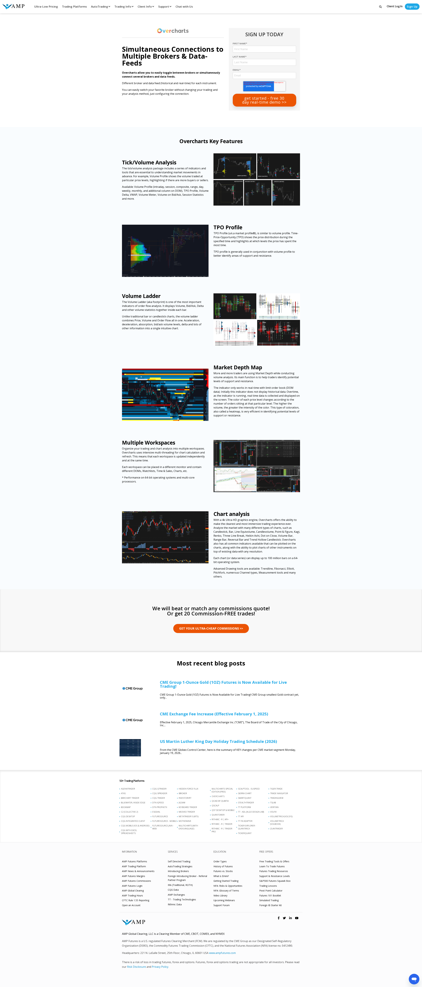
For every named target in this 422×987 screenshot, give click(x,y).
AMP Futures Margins (133, 876)
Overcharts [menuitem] (218, 796)
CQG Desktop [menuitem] (128, 816)
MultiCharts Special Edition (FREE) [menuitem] (222, 790)
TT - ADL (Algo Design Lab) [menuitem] (251, 811)
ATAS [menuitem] (123, 793)
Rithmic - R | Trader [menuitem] (222, 824)
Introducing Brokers (178, 871)
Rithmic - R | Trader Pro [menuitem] (222, 830)
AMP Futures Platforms (134, 861)
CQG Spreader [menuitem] (159, 793)
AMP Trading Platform (134, 866)
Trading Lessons (268, 885)
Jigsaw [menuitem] (182, 802)
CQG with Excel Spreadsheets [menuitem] (129, 832)
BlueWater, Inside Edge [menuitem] (133, 802)
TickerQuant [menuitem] (245, 833)
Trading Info (122, 6)
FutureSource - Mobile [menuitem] (164, 821)
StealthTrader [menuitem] (246, 802)
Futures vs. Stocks (223, 871)
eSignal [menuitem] (156, 811)
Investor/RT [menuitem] (185, 798)
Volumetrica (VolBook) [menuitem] (277, 822)
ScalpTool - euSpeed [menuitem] (249, 788)
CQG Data (173, 889)
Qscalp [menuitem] (215, 805)
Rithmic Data (175, 904)
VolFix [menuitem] (273, 811)
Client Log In (395, 6)
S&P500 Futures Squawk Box (274, 880)
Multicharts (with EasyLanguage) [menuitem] (188, 827)
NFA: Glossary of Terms (226, 890)
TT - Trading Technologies (182, 899)
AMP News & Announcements (138, 871)
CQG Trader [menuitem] (158, 798)
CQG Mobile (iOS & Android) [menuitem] (135, 825)
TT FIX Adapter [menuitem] (245, 821)
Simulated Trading (269, 900)
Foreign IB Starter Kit (270, 905)
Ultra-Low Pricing (46, 6)
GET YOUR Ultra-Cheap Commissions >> (211, 628)
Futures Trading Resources (273, 871)
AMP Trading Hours (132, 895)
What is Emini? (221, 876)
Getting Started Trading (225, 880)
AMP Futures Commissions (136, 880)
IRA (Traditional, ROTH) (180, 885)
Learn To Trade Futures (272, 866)
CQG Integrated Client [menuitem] (133, 821)
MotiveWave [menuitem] (185, 821)
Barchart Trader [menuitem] (130, 798)
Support (163, 6)
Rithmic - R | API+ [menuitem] (220, 819)
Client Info (145, 6)
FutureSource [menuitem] (160, 816)
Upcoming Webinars (224, 900)
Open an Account (131, 905)
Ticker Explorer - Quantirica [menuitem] (247, 827)
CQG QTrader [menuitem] (159, 788)
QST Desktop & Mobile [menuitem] (223, 810)
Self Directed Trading (179, 861)
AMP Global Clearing (133, 890)
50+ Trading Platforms (132, 781)
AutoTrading (99, 6)
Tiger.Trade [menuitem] (276, 788)
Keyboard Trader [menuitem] (188, 807)
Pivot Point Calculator (270, 890)
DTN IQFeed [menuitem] (158, 802)
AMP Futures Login (132, 885)
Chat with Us (184, 6)
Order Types (220, 861)
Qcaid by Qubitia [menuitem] (220, 801)
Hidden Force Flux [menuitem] (188, 788)
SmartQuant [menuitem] (244, 798)
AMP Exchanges (176, 894)
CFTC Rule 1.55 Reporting (135, 900)
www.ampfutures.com (222, 953)
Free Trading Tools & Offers (274, 861)
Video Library (220, 895)
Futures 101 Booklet (270, 895)
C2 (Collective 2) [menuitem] (129, 811)
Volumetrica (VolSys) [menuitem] (281, 816)
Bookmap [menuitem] (126, 807)
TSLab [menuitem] (273, 802)
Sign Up (412, 6)
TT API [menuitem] (241, 816)
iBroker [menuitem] (183, 793)
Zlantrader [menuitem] (276, 828)
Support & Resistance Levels (274, 876)
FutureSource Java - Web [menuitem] (163, 827)
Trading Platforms (74, 6)
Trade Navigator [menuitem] (279, 793)
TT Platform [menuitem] (244, 807)
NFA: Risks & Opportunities (227, 885)
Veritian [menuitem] (274, 807)
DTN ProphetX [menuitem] (159, 807)
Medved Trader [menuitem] (187, 811)
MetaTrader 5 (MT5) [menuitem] (188, 816)
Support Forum (221, 905)
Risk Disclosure (136, 967)
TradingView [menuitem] (276, 798)
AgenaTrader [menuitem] (128, 788)
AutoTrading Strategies (180, 866)
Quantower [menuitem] (218, 814)
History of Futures (223, 866)
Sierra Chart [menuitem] (245, 793)
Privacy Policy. (160, 967)
